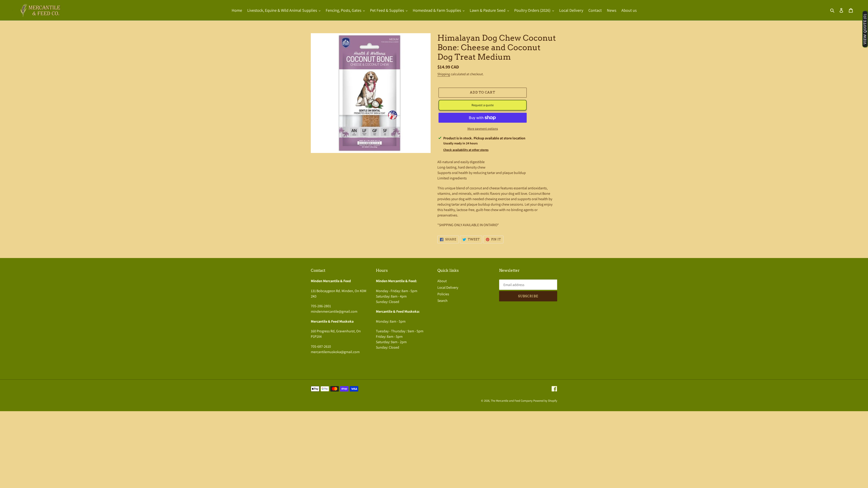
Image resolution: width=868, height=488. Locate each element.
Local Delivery (447, 287)
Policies (443, 294)
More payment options (482, 129)
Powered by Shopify (545, 401)
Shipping (443, 74)
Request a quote (483, 105)
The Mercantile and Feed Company (512, 401)
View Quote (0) (865, 29)
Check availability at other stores (465, 150)
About (442, 281)
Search (442, 300)
